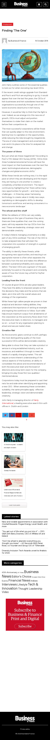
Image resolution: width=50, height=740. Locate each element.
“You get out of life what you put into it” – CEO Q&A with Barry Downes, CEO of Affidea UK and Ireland (23, 533)
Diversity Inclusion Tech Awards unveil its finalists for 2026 (24, 551)
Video (5, 591)
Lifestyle (22, 584)
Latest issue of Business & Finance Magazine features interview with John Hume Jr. (13, 493)
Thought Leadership (30, 588)
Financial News (19, 580)
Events (5, 581)
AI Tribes (21, 572)
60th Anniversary (9, 572)
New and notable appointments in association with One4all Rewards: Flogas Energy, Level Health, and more (25, 523)
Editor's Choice (21, 576)
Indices (34, 580)
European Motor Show (38, 577)
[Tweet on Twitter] (5, 415)
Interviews (9, 584)
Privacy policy (25, 729)
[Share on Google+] (18, 415)
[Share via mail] (32, 415)
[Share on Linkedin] (25, 415)
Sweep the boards (9, 470)
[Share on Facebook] (12, 415)
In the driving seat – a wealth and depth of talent (13, 446)
